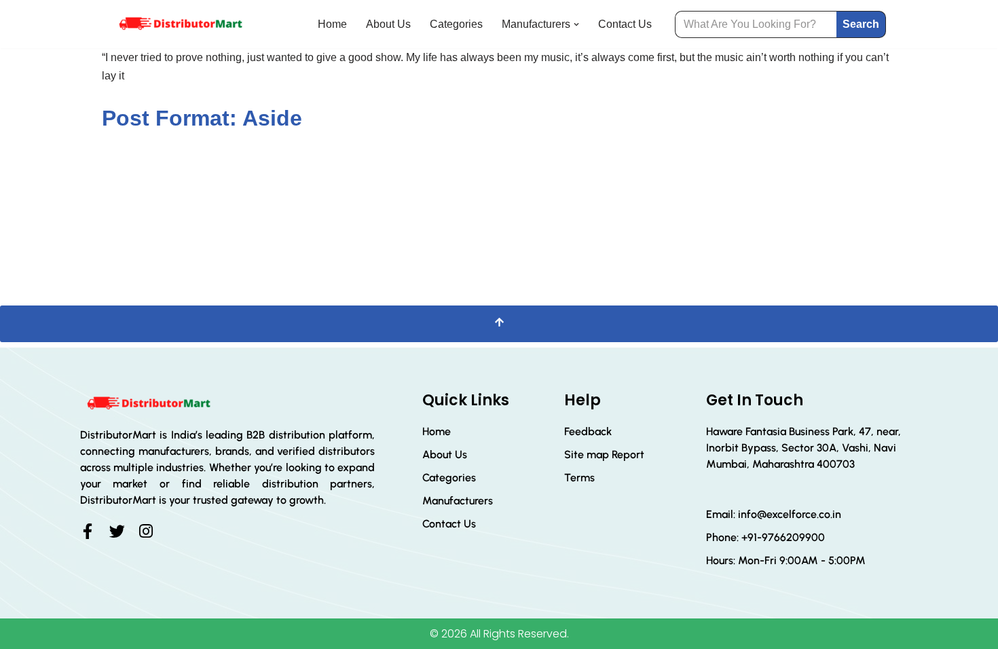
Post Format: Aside (202, 118)
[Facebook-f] (88, 531)
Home (332, 24)
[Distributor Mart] (180, 24)
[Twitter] (117, 531)
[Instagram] (146, 531)
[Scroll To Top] (499, 323)
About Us (388, 24)
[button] (576, 24)
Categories (456, 24)
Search (861, 24)
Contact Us (625, 24)
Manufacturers (457, 500)
